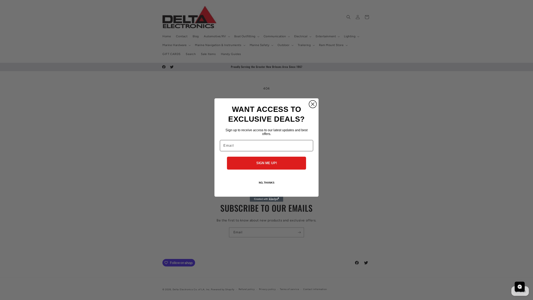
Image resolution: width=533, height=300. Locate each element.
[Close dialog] (312, 104)
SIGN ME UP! (266, 163)
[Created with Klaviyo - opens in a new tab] (266, 199)
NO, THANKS (266, 182)
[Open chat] (520, 287)
